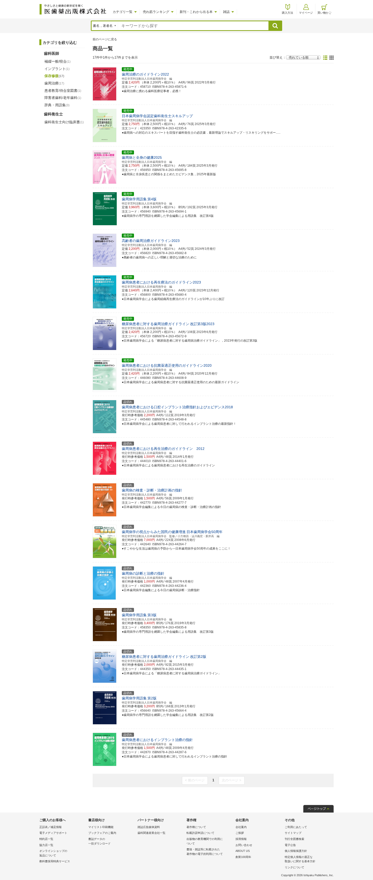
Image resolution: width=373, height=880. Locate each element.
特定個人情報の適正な (300, 859)
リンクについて (294, 867)
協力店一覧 (46, 845)
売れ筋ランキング (156, 12)
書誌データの (99, 841)
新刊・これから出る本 (196, 12)
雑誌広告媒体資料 (149, 827)
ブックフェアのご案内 (102, 832)
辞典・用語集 (57, 105)
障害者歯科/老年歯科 (62, 98)
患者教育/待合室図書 (62, 91)
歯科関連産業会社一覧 (151, 832)
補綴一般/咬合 (57, 61)
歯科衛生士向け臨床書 (64, 122)
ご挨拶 (239, 832)
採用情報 (241, 838)
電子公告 (290, 845)
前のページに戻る (105, 39)
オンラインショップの (53, 853)
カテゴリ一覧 (122, 12)
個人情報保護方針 (296, 850)
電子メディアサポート (53, 832)
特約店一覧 (46, 838)
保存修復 (54, 76)
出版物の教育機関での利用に (205, 841)
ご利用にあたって (296, 827)
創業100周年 (243, 856)
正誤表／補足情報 (50, 827)
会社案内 (241, 827)
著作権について (196, 827)
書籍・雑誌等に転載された (205, 851)
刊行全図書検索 (294, 838)
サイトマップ (293, 832)
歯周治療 (54, 83)
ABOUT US (242, 850)
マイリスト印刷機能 (100, 827)
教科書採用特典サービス (54, 861)
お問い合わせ (243, 845)
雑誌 (226, 12)
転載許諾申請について (200, 832)
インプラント (57, 69)
